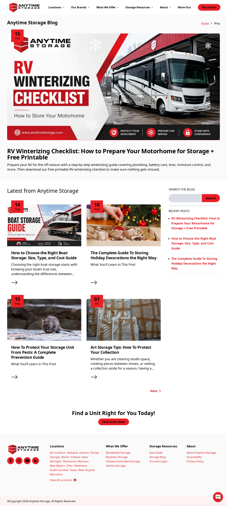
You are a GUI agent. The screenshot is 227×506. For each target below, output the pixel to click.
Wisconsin (56, 474)
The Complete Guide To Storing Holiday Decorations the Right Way (123, 255)
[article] (113, 106)
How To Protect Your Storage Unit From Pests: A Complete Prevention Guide (42, 352)
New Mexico (57, 466)
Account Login (158, 461)
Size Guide (156, 453)
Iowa (85, 457)
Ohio (69, 466)
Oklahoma (80, 466)
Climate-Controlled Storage (123, 461)
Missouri (83, 461)
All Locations (58, 453)
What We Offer (106, 7)
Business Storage (117, 457)
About (164, 7)
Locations (54, 7)
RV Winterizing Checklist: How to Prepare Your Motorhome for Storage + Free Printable (110, 154)
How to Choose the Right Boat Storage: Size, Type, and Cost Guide (43, 255)
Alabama (72, 453)
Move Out (184, 7)
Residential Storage (118, 453)
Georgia (55, 457)
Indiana (75, 457)
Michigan (55, 461)
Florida (94, 453)
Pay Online (209, 7)
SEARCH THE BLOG (182, 189)
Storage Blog (157, 457)
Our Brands (78, 7)
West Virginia (86, 470)
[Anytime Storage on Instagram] (18, 460)
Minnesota (69, 461)
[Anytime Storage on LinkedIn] (35, 460)
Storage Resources (137, 7)
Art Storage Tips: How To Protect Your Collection (121, 349)
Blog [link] (217, 23)
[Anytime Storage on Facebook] (10, 460)
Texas (73, 470)
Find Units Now (113, 422)
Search (211, 198)
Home (205, 23)
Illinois (65, 457)
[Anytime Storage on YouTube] (27, 460)
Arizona (84, 453)
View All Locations (63, 480)
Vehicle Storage (115, 466)
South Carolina (59, 470)
